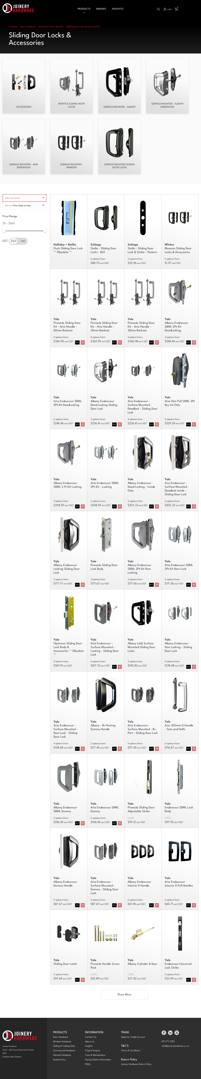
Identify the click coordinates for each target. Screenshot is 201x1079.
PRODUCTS (60, 1032)
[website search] (158, 9)
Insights (117, 9)
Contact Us (90, 1037)
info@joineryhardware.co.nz (175, 1046)
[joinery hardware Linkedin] (170, 1033)
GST (5, 241)
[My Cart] (176, 9)
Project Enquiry (92, 1051)
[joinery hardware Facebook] (164, 1033)
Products (84, 9)
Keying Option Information (98, 1060)
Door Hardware (60, 1037)
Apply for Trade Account (133, 1037)
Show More (124, 994)
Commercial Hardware (64, 1051)
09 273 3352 (168, 1041)
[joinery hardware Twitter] (176, 1033)
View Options (69, 216)
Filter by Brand (12, 198)
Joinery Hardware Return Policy (136, 1064)
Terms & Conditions (130, 1051)
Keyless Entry (59, 1060)
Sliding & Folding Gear (64, 1046)
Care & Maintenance (95, 1055)
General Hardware (62, 1055)
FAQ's (87, 1064)
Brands (101, 9)
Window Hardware (62, 1042)
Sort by (18, 205)
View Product (143, 775)
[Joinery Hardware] (18, 9)
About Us (89, 1042)
